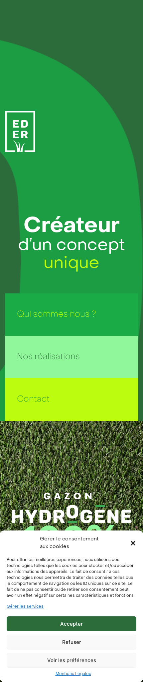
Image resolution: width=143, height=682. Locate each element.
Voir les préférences (71, 660)
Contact (33, 399)
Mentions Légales (73, 674)
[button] (133, 543)
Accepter (71, 624)
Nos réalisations (48, 357)
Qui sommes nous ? (56, 315)
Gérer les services (25, 607)
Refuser (71, 642)
